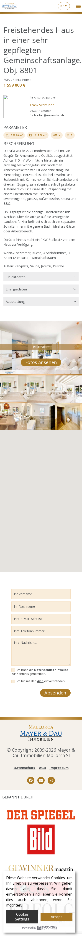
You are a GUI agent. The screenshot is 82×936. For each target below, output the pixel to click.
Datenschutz (25, 767)
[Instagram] (51, 780)
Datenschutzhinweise (51, 670)
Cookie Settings (22, 917)
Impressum (59, 767)
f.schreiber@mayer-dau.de (47, 115)
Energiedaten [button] (16, 289)
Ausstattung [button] (15, 301)
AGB (40, 681)
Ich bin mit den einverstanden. (40, 681)
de (62, 6)
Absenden (55, 693)
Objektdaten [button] (16, 276)
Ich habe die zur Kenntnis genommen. (39, 672)
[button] (78, 6)
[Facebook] (30, 780)
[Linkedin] (41, 780)
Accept (56, 916)
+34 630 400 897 (40, 111)
